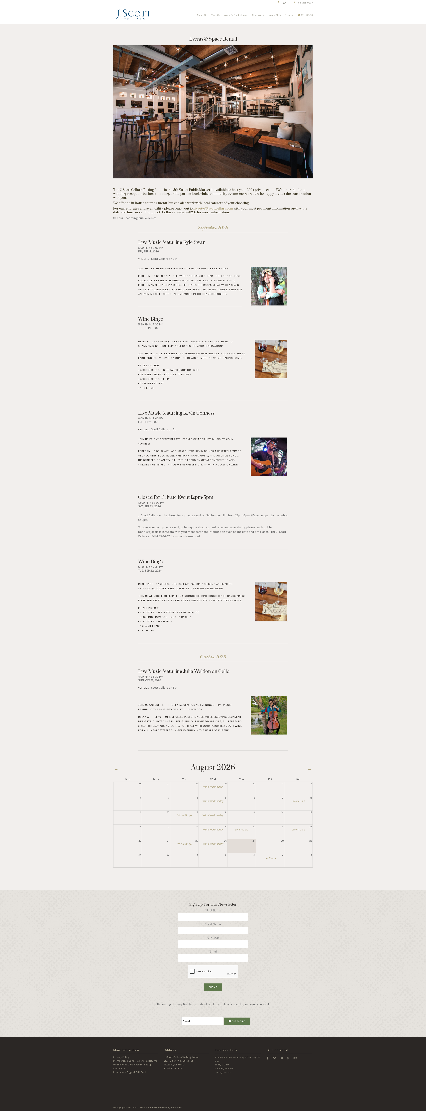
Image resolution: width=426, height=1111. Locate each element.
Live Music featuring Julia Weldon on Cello (183, 671)
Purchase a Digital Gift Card (129, 1072)
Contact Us (119, 1068)
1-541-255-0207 (304, 2)
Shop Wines (258, 14)
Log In (284, 2)
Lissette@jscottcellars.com (213, 209)
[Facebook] (267, 1058)
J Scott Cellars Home (133, 14)
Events (289, 14)
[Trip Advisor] (295, 1058)
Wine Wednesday (213, 786)
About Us (202, 14)
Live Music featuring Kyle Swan (172, 242)
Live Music (298, 801)
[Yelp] (288, 1058)
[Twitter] (274, 1058)
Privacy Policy (121, 1057)
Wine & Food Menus (235, 14)
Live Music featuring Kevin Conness (176, 413)
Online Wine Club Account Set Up (132, 1064)
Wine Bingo (150, 319)
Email (178, 1018)
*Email (213, 951)
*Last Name (213, 924)
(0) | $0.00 (306, 14)
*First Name (213, 910)
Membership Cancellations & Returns (135, 1060)
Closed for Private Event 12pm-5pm (175, 497)
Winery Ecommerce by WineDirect (165, 1107)
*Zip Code (213, 938)
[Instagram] (281, 1058)
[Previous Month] (116, 770)
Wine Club (275, 14)
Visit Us (215, 14)
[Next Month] (309, 770)
